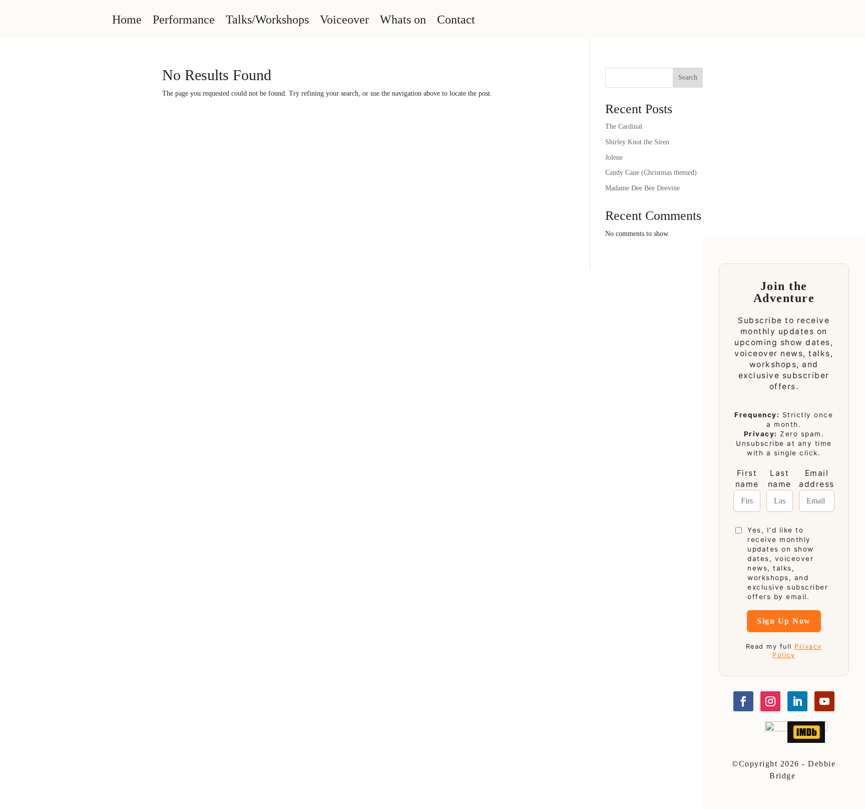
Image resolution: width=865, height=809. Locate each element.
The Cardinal (623, 126)
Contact (456, 19)
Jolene (614, 157)
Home (127, 19)
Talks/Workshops (267, 19)
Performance (184, 19)
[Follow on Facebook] (743, 701)
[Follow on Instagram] (770, 701)
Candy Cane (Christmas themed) (651, 172)
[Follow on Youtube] (824, 701)
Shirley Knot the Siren (637, 142)
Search (687, 77)
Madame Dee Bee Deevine (642, 188)
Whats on (403, 19)
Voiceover (344, 19)
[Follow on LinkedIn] (797, 701)
